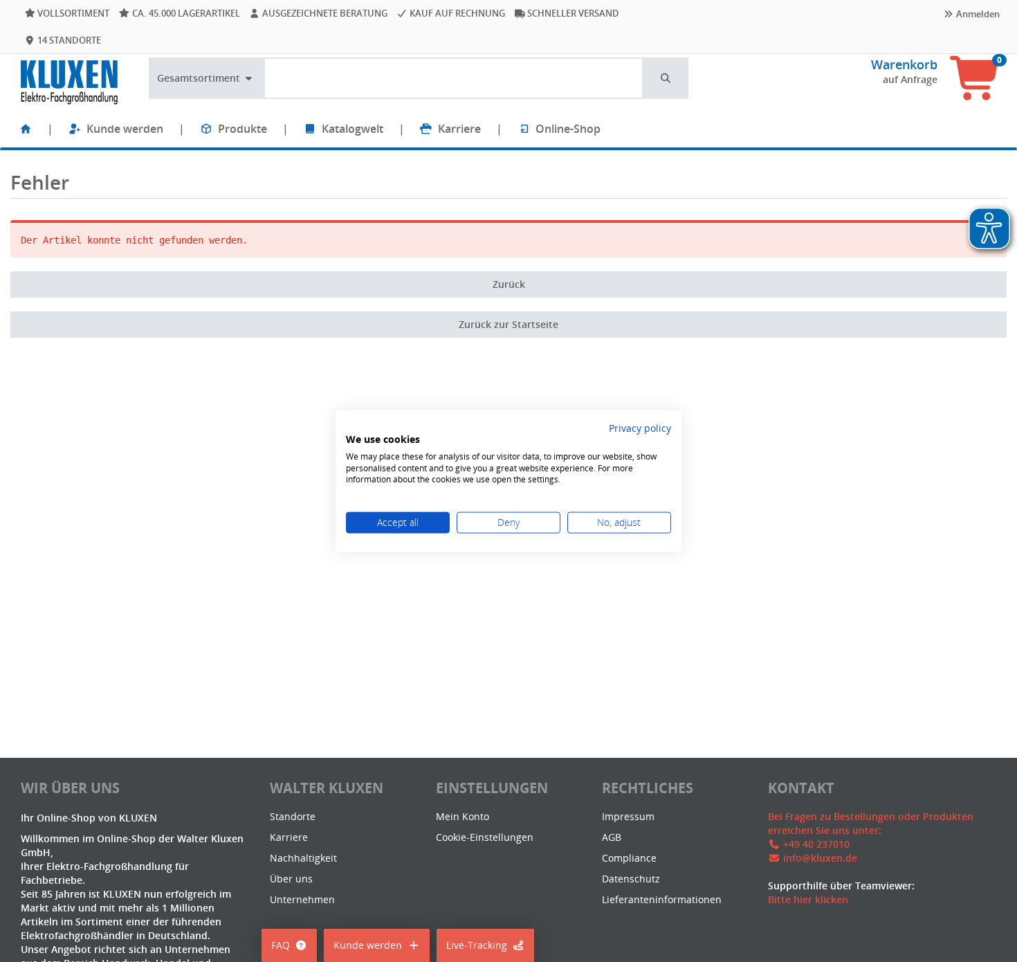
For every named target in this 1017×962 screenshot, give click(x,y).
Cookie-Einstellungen (484, 837)
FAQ (280, 945)
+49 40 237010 (816, 844)
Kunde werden (124, 128)
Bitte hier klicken (808, 899)
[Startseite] (25, 128)
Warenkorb (904, 64)
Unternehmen (302, 899)
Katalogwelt (352, 128)
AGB (611, 837)
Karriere (459, 128)
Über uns (291, 878)
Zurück (509, 284)
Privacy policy (640, 428)
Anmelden (977, 14)
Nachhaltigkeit (303, 857)
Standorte (292, 816)
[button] (666, 78)
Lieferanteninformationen (662, 899)
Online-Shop (568, 128)
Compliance (629, 857)
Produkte (242, 128)
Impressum (628, 816)
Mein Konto (462, 816)
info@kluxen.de (820, 857)
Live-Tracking (476, 945)
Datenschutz (631, 878)
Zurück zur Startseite (508, 324)
